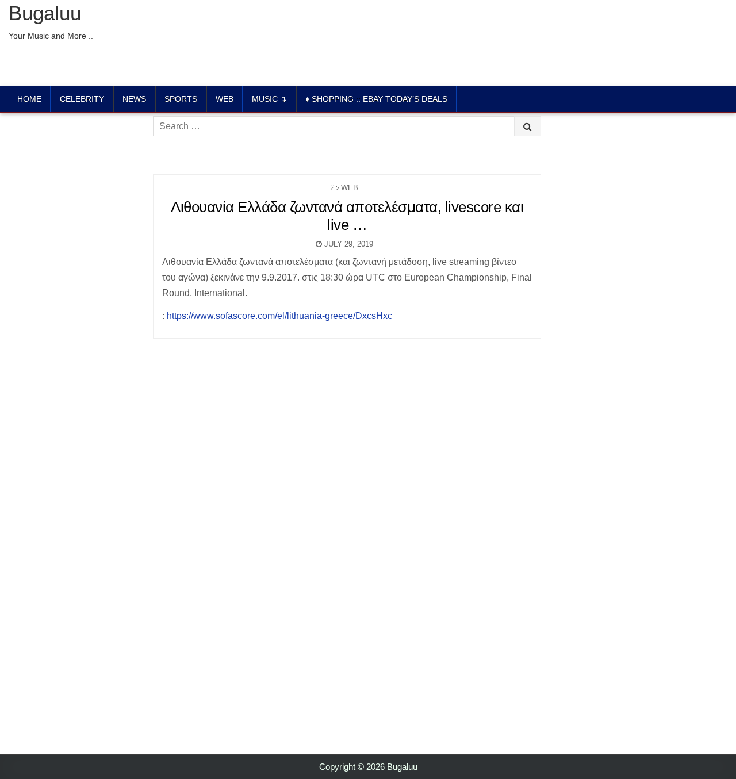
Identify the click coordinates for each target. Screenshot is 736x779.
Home (29, 98)
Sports (180, 98)
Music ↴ (269, 98)
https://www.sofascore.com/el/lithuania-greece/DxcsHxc (279, 316)
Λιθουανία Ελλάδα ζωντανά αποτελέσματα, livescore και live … (347, 215)
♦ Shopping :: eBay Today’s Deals (376, 98)
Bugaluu (45, 13)
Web (224, 98)
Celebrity (82, 98)
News (134, 98)
